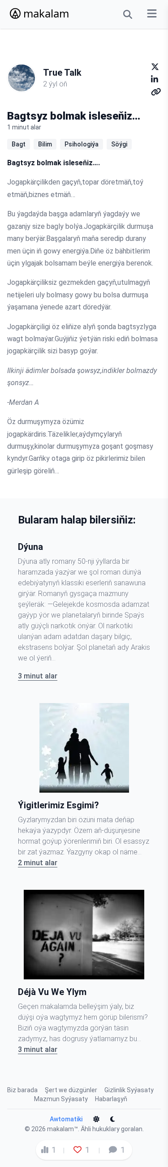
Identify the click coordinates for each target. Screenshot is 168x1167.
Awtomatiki (66, 1119)
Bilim (45, 144)
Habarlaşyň (111, 1099)
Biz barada (22, 1090)
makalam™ (62, 1129)
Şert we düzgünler (71, 1090)
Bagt (19, 144)
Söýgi (119, 144)
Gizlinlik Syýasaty (129, 1090)
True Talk (62, 72)
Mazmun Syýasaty (61, 1099)
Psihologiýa (82, 144)
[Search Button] (128, 14)
